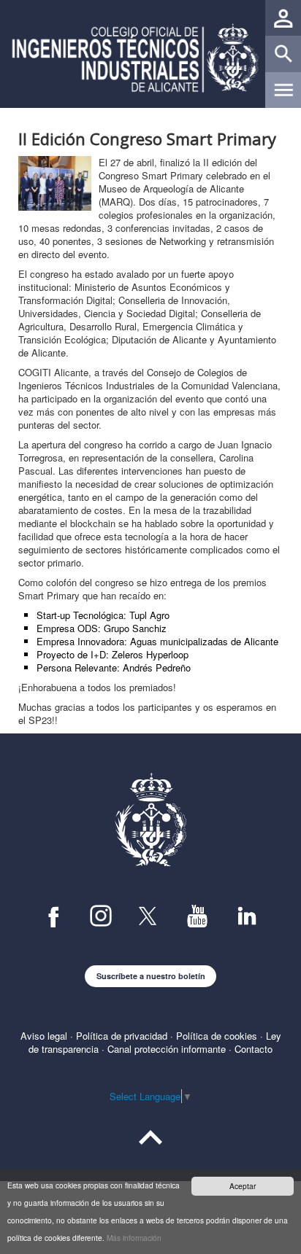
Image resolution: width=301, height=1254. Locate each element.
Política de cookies (216, 1036)
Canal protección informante (166, 1049)
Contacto (254, 1049)
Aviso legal (43, 1036)
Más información (134, 1237)
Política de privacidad (121, 1036)
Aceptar (242, 1185)
